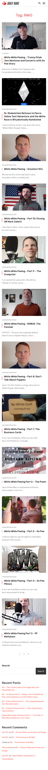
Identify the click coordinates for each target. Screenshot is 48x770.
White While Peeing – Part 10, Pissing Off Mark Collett (24, 220)
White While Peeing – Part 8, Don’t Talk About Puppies (23, 378)
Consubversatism (9, 109)
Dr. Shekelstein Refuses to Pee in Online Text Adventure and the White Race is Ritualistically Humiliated (24, 116)
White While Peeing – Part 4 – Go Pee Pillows (24, 582)
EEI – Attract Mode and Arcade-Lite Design (28, 732)
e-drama (5, 53)
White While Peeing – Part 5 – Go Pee (24, 531)
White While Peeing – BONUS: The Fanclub (22, 325)
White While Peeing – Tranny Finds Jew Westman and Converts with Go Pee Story (24, 60)
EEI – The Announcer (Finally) (23, 737)
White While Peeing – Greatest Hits (23, 169)
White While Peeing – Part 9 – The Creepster (22, 273)
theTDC (5, 732)
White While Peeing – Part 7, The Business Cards (22, 431)
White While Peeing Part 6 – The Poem (25, 481)
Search (6, 665)
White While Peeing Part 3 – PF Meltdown (21, 635)
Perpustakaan (7, 747)
